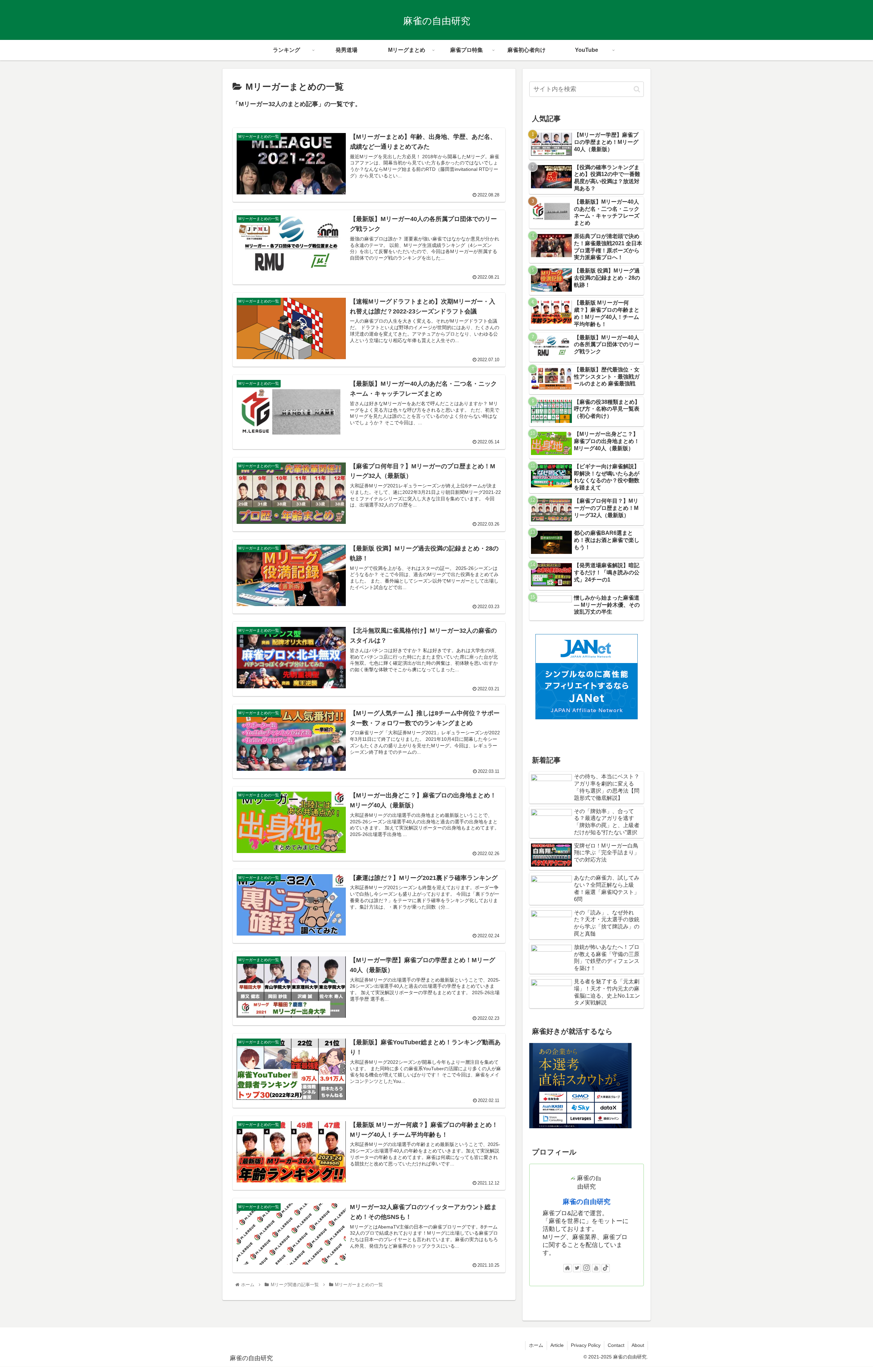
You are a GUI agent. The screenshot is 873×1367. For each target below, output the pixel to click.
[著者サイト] (567, 1268)
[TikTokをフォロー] (606, 1268)
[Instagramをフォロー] (586, 1268)
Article (557, 1345)
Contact (616, 1345)
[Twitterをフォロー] (577, 1268)
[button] (637, 89)
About (638, 1345)
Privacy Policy (586, 1345)
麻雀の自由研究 (586, 1201)
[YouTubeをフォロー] (596, 1268)
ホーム (536, 1345)
